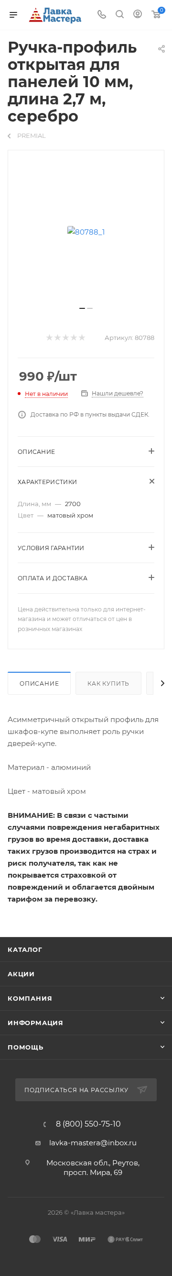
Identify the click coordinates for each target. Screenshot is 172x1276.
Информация (36, 1023)
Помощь (25, 1047)
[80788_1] (86, 231)
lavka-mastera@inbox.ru (93, 1142)
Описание (39, 683)
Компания (30, 998)
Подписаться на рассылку (77, 1090)
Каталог (25, 949)
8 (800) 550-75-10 (88, 1124)
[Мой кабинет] (137, 15)
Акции (21, 974)
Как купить (108, 683)
